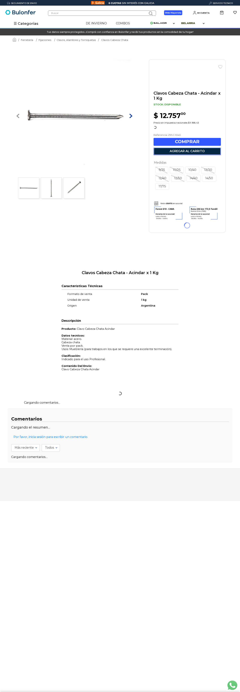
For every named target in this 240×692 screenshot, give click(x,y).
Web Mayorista (173, 12)
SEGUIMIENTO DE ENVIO (24, 3)
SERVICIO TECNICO (223, 3)
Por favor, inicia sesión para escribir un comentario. (51, 512)
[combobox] (102, 13)
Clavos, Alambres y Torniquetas (76, 39)
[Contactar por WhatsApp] (232, 685)
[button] (161, 259)
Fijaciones (44, 39)
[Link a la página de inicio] (13, 40)
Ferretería (27, 39)
